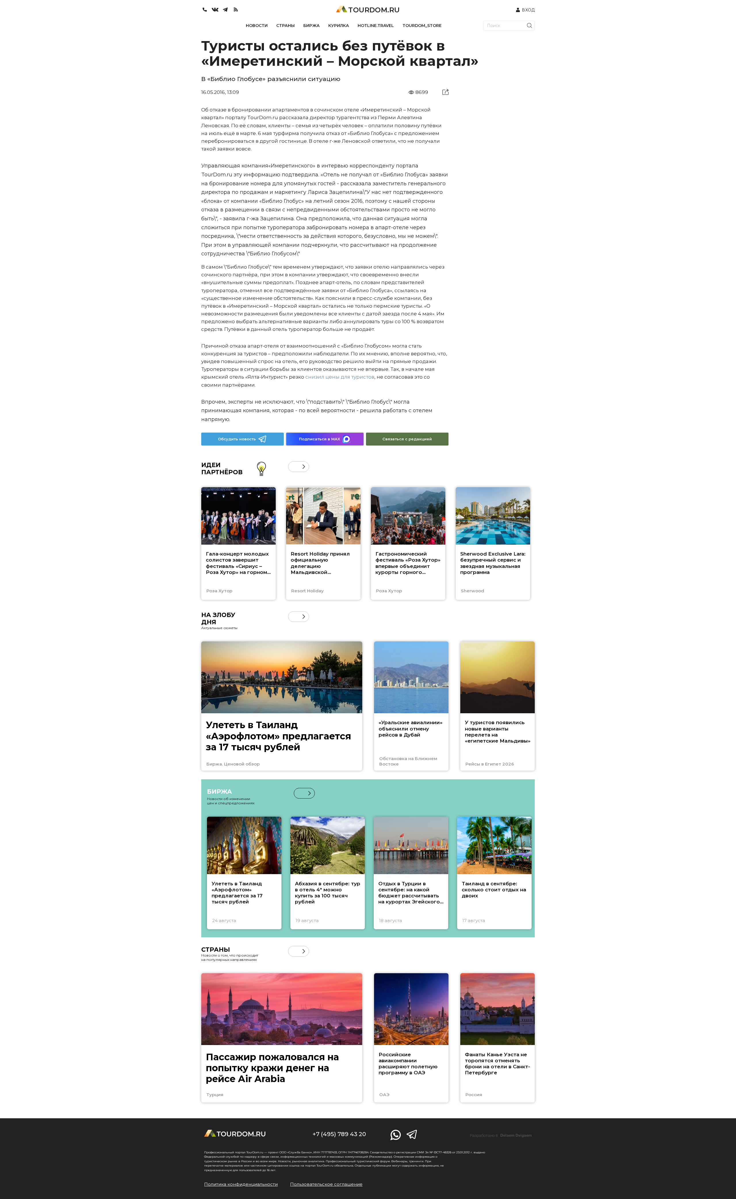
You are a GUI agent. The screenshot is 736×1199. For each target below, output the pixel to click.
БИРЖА (311, 25)
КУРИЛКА (338, 25)
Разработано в (501, 1135)
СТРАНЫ (285, 25)
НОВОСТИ (257, 25)
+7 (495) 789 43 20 (339, 1134)
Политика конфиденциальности (241, 1184)
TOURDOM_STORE (422, 25)
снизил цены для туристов (339, 377)
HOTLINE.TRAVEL (376, 25)
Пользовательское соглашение (326, 1184)
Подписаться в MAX (319, 439)
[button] (293, 466)
